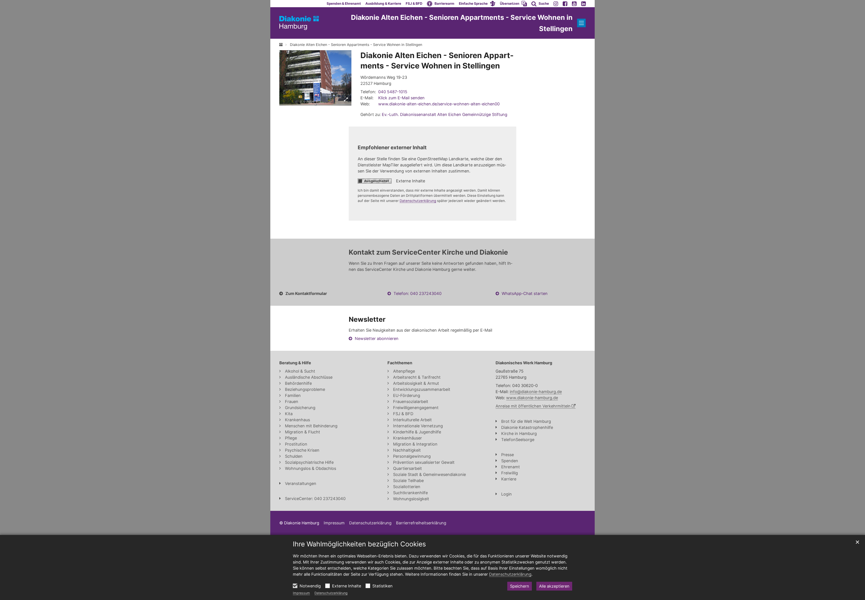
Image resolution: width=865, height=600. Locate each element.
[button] (477, 3)
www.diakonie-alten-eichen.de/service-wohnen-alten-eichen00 (439, 104)
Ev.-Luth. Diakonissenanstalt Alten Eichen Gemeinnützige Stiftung (444, 114)
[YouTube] (574, 3)
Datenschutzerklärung (331, 593)
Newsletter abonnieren (376, 338)
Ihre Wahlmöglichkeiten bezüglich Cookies (359, 544)
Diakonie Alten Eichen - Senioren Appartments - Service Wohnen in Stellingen (356, 44)
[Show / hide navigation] (581, 23)
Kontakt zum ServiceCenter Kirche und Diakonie (428, 252)
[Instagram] (555, 3)
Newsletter (367, 319)
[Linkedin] (583, 3)
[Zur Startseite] (299, 23)
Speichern (519, 586)
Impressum (301, 593)
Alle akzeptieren (554, 586)
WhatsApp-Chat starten (525, 293)
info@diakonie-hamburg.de (536, 391)
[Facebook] (565, 3)
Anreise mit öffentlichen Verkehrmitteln (533, 406)
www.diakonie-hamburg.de (532, 397)
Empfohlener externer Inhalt (392, 147)
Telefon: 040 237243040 (418, 293)
